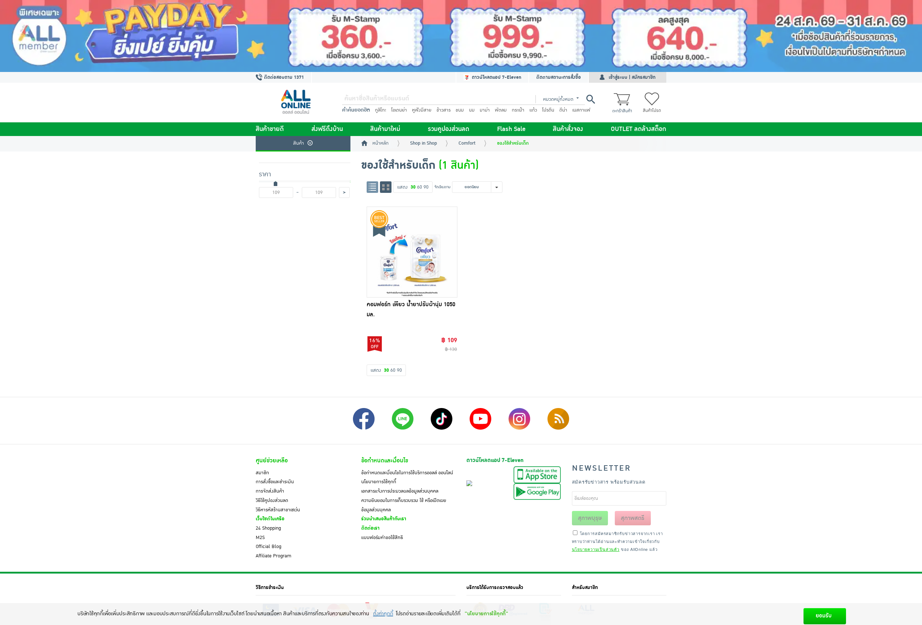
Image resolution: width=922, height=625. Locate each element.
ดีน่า (563, 110)
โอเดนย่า (399, 110)
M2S (260, 537)
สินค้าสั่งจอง (568, 129)
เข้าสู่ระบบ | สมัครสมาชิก (632, 77)
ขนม (460, 110)
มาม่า (485, 110)
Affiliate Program (273, 556)
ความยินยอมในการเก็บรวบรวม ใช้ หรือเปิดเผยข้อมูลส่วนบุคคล (403, 505)
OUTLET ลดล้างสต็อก (638, 129)
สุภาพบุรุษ (590, 518)
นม (472, 110)
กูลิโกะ (380, 110)
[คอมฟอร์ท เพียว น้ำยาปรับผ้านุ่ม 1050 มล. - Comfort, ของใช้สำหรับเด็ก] (412, 252)
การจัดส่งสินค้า (270, 491)
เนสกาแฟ (581, 110)
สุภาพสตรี (632, 518)
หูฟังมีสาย (421, 110)
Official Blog (268, 546)
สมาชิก (262, 472)
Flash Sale (511, 129)
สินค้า (298, 143)
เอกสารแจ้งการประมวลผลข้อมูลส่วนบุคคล (399, 491)
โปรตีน (548, 110)
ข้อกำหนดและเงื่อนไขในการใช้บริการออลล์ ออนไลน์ (407, 472)
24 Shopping (268, 528)
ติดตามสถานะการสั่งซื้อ (558, 77)
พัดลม (501, 110)
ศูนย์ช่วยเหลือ (272, 460)
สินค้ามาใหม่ (385, 129)
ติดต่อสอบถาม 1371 (283, 77)
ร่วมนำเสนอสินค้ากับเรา (383, 518)
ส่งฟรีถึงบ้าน (327, 129)
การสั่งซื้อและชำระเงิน (275, 481)
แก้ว (533, 110)
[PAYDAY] (461, 36)
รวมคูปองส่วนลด (448, 129)
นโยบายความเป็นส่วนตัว (595, 549)
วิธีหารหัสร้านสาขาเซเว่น (278, 509)
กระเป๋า (518, 110)
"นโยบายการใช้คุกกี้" (486, 613)
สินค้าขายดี (270, 129)
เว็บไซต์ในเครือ (270, 518)
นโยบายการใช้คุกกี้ (378, 481)
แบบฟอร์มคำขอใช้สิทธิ (382, 537)
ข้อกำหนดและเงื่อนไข (384, 460)
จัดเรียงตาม (442, 187)
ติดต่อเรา (370, 528)
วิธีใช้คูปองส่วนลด (272, 500)
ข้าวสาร (444, 110)
